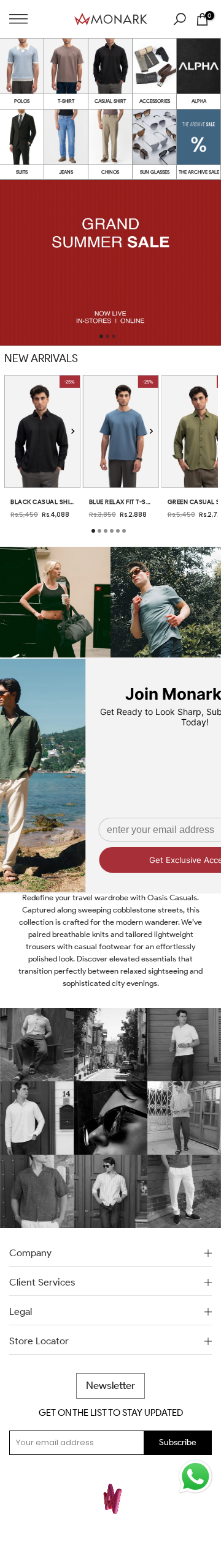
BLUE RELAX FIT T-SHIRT (121, 502)
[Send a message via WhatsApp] (195, 1476)
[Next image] (72, 431)
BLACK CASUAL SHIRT (42, 502)
